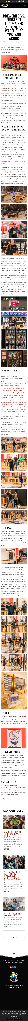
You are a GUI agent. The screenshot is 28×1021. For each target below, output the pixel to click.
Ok (8, 1018)
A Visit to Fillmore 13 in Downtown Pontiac (13, 833)
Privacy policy (18, 1018)
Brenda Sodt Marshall (10, 879)
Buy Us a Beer (7, 1)
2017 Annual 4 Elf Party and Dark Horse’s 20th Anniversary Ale (12, 875)
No (11, 1018)
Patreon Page (8, 767)
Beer (23, 42)
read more (6, 850)
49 (11, 937)
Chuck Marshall (9, 42)
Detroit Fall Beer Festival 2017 (12, 914)
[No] (26, 1015)
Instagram (15, 794)
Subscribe (14, 1)
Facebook (4, 787)
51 (16, 937)
